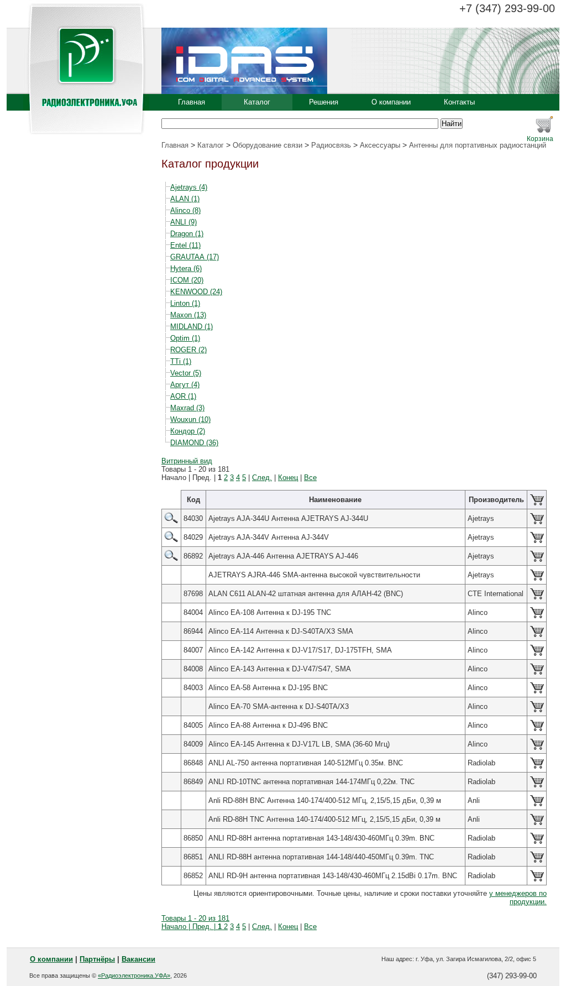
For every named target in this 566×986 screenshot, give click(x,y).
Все (310, 477)
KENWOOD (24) (196, 292)
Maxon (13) (188, 315)
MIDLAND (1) (191, 326)
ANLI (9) (183, 222)
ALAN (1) (185, 199)
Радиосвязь (331, 145)
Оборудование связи (267, 145)
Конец (288, 477)
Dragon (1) (186, 233)
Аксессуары (380, 145)
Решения (323, 102)
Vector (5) (185, 373)
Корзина (540, 139)
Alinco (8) (185, 210)
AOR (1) (183, 396)
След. (262, 477)
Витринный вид (186, 461)
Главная (191, 102)
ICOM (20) (186, 280)
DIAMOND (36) (194, 443)
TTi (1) (180, 361)
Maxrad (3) (187, 408)
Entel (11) (185, 245)
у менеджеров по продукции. (518, 897)
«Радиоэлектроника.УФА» (134, 975)
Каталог (257, 102)
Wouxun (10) (190, 419)
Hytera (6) (186, 268)
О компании (391, 102)
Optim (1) (185, 338)
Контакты (459, 102)
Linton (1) (185, 303)
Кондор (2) (187, 431)
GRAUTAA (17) (194, 257)
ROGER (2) (188, 350)
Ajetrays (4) (188, 187)
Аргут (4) (185, 384)
